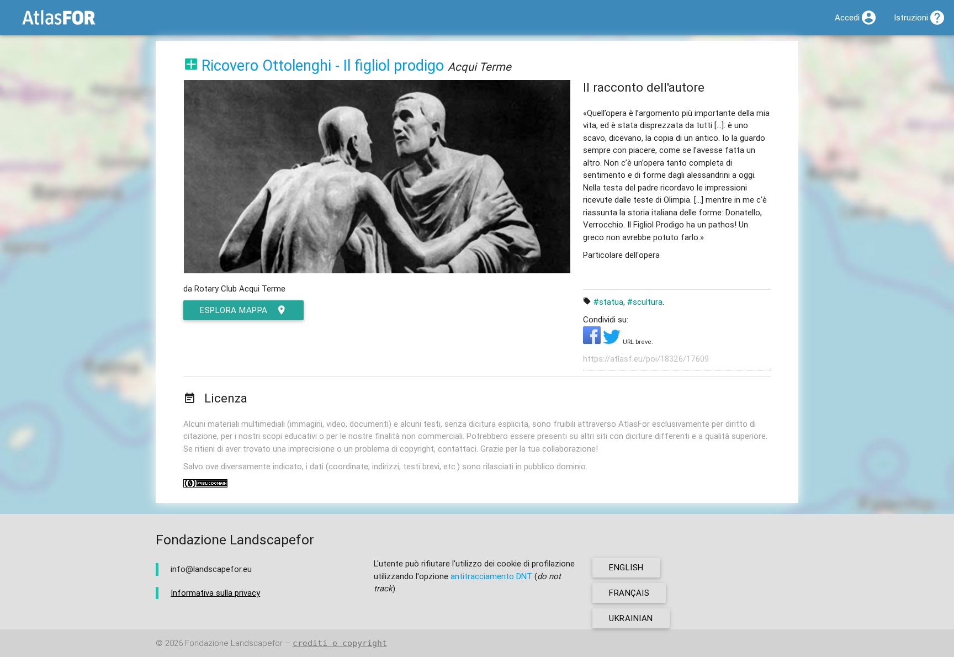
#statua (608, 301)
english (626, 567)
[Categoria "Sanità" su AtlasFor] (191, 65)
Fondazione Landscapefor (234, 643)
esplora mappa (234, 310)
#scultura (644, 301)
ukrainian (631, 618)
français (629, 592)
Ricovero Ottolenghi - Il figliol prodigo (323, 65)
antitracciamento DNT (491, 576)
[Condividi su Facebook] (593, 341)
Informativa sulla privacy (215, 592)
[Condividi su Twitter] (613, 341)
